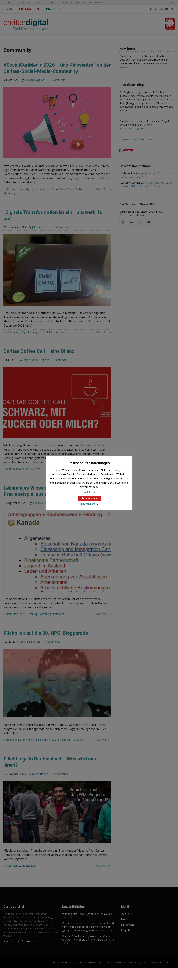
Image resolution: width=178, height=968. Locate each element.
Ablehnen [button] (89, 492)
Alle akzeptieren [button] (89, 498)
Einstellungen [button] (88, 503)
